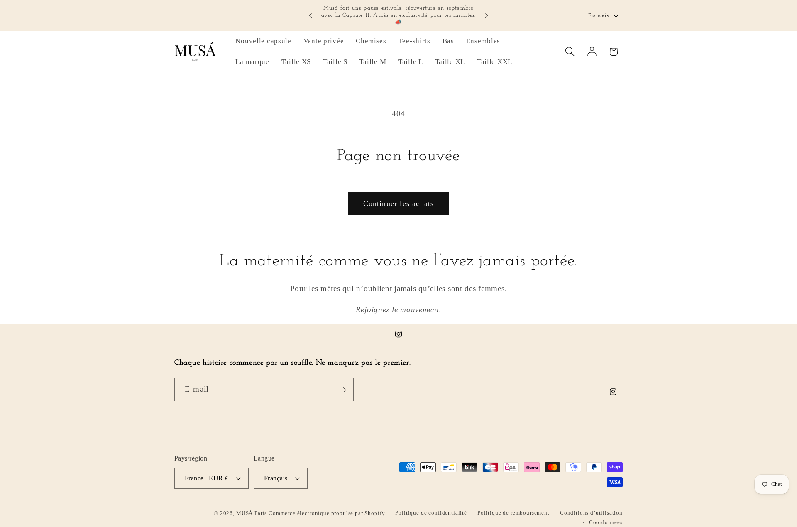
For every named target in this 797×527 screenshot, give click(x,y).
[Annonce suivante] (486, 15)
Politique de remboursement (513, 512)
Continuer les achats (398, 203)
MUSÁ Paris (252, 513)
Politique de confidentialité (431, 512)
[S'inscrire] (342, 390)
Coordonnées (606, 522)
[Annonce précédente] (310, 15)
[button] (570, 52)
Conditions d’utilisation (591, 512)
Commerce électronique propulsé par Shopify (327, 513)
